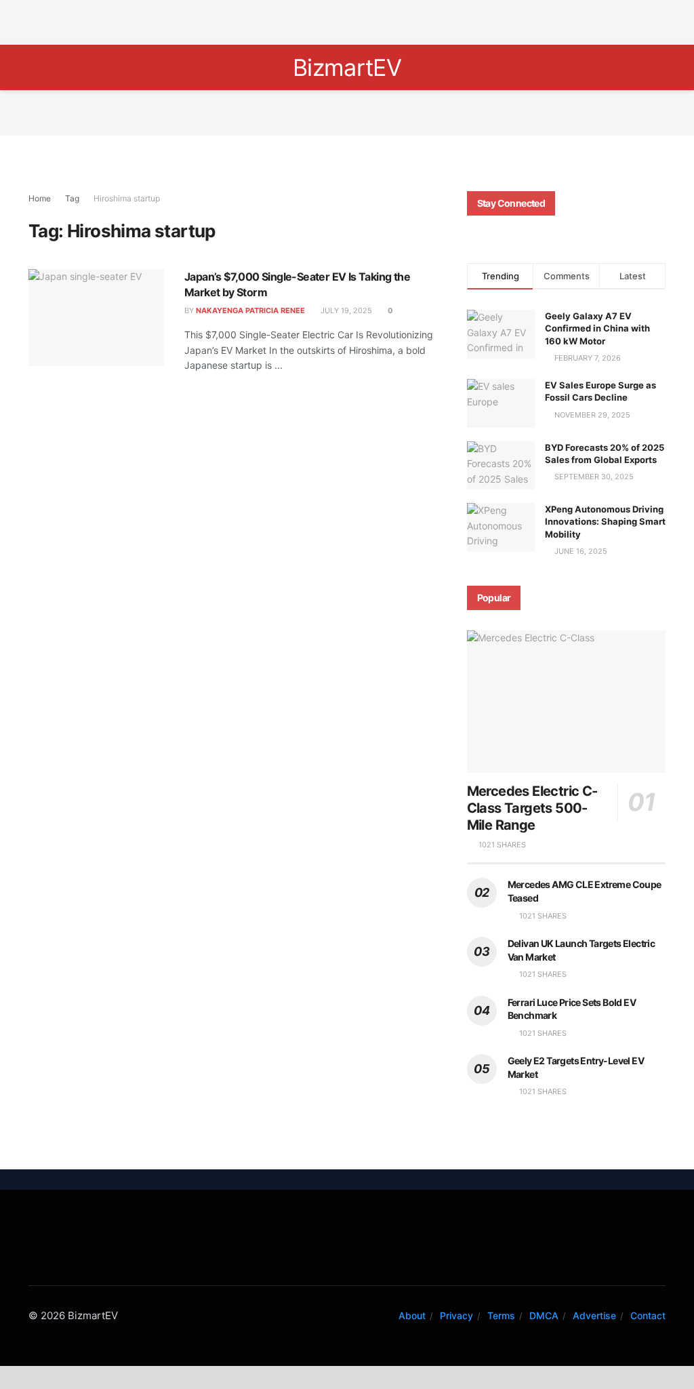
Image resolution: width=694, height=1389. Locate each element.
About (412, 1315)
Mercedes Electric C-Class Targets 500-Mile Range (532, 808)
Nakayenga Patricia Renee (250, 310)
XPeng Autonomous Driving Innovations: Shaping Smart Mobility (605, 521)
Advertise (594, 1315)
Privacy (456, 1315)
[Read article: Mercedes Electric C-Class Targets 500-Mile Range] (566, 701)
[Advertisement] (347, 20)
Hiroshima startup (127, 198)
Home (39, 198)
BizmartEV (347, 67)
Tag (72, 198)
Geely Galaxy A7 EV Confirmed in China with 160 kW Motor (597, 328)
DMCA (543, 1315)
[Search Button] (34, 67)
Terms (501, 1315)
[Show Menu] (660, 67)
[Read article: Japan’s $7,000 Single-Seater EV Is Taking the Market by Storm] (96, 317)
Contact (648, 1315)
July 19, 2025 (345, 310)
